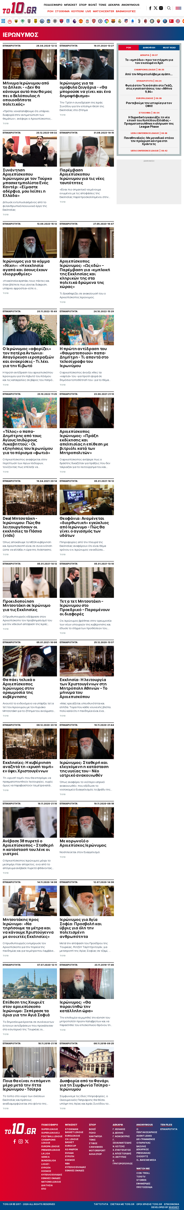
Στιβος (93, 1143)
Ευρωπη (45, 1167)
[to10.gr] (20, 8)
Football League (51, 1136)
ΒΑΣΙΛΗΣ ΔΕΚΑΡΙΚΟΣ (142, 1148)
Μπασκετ (71, 1124)
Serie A (45, 1156)
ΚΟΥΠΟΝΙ (77, 11)
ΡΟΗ (50, 11)
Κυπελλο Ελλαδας (51, 1174)
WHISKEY (174, 1207)
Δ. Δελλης (118, 1132)
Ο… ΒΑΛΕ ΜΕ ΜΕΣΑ (146, 1159)
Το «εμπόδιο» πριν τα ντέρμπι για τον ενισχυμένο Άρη (149, 61)
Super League (49, 1129)
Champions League (48, 1141)
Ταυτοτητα (101, 1204)
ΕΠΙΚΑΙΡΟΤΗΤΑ (168, 1129)
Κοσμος (46, 1171)
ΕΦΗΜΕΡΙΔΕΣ (143, 1183)
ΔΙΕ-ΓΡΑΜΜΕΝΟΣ (145, 1139)
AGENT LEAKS (144, 1135)
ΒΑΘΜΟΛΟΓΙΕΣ (126, 11)
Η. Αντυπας (119, 1156)
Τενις (92, 1139)
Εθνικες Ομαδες (51, 1178)
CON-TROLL (143, 1173)
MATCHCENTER (103, 11)
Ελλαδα (69, 1153)
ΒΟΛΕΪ (92, 5)
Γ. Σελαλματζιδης (122, 1141)
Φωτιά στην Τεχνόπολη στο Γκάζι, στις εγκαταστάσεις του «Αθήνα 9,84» (149, 88)
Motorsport (97, 1150)
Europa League (50, 1146)
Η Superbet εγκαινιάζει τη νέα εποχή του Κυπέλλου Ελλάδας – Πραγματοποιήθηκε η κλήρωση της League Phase (149, 122)
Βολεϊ (92, 1129)
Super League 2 (50, 1132)
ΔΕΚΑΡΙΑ (114, 5)
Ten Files (166, 1124)
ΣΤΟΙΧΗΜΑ (62, 11)
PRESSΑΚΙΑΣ (143, 1153)
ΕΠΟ (43, 1188)
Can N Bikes (96, 1146)
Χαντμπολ (95, 1136)
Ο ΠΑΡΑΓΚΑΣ (143, 1142)
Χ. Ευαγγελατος (122, 1149)
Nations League (51, 1181)
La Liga (45, 1153)
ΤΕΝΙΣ (102, 5)
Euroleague (72, 1135)
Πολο (92, 1132)
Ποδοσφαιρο (49, 1124)
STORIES (141, 1180)
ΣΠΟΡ (83, 5)
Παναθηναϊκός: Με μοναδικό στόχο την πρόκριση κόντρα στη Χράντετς (149, 141)
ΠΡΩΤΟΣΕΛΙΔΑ (144, 1187)
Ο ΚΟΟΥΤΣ (142, 1156)
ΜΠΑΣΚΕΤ (70, 5)
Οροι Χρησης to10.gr (149, 1204)
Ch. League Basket (71, 1141)
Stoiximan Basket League (74, 1131)
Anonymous (144, 1124)
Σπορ (92, 1124)
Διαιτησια (47, 1185)
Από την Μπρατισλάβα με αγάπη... (149, 74)
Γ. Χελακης (119, 1129)
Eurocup (70, 1145)
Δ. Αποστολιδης (122, 1153)
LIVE (88, 11)
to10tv (140, 1176)
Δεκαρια (118, 1124)
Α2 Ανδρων (71, 1149)
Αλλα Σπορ (95, 1154)
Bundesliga (48, 1160)
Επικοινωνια (171, 1204)
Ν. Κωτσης (119, 1146)
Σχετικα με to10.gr (122, 1204)
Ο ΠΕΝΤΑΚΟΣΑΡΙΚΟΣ (146, 1131)
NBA (67, 1163)
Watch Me (143, 1168)
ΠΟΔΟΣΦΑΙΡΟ (53, 5)
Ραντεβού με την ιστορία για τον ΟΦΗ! (149, 104)
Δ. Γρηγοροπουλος (123, 1162)
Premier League (50, 1149)
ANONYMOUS (130, 5)
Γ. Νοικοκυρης (121, 1136)
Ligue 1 (45, 1164)
